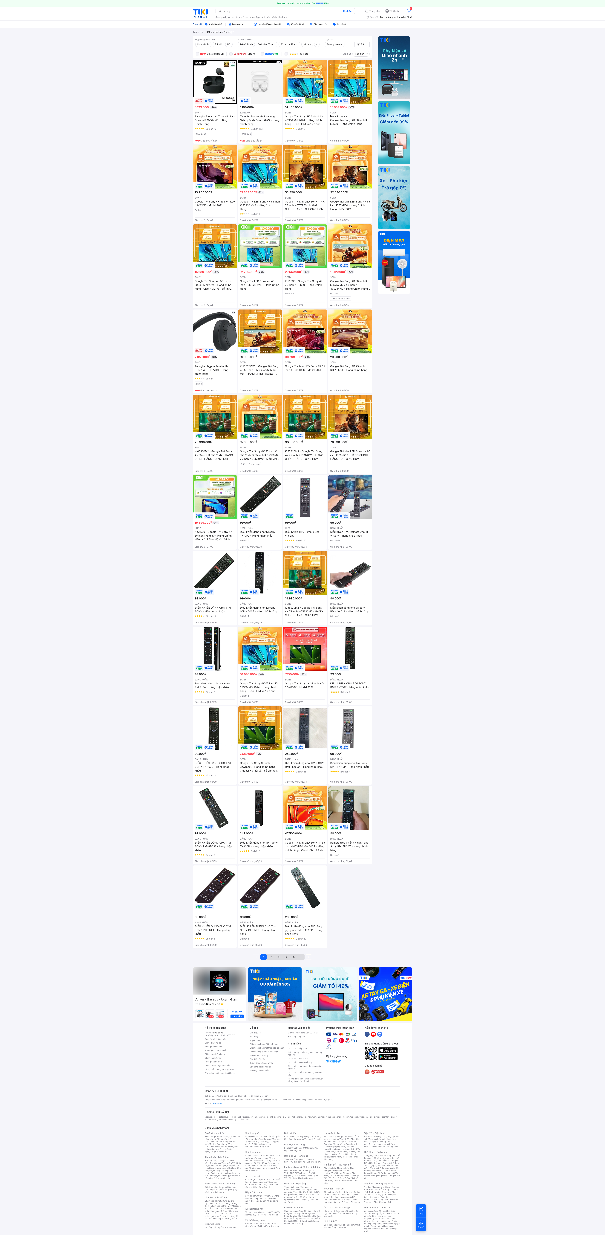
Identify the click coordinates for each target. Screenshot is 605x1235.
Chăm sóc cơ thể (218, 1206)
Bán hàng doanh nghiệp (260, 1067)
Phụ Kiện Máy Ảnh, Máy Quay (377, 1187)
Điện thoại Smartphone (215, 1187)
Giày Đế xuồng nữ (262, 1187)
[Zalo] (379, 1034)
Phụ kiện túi (273, 1215)
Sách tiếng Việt (330, 1225)
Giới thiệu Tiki (256, 1033)
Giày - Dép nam (253, 1192)
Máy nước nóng (381, 1144)
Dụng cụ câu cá (377, 1165)
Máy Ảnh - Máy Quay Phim (378, 1183)
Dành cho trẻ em (218, 1173)
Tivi (370, 1144)
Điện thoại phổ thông (219, 1189)
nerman (337, 1117)
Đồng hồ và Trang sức (296, 1155)
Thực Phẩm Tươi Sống (217, 1157)
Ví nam (248, 1223)
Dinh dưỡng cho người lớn (221, 1146)
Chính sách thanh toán (298, 1058)
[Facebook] (367, 1034)
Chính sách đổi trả (213, 1058)
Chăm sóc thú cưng (293, 1211)
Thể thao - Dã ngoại (337, 1141)
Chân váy (263, 1141)
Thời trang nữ (252, 1133)
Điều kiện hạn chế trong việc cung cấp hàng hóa (305, 1053)
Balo (286, 1136)
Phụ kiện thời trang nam (301, 1149)
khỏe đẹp (255, 17)
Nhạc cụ (305, 1199)
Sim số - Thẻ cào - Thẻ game (347, 1202)
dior (215, 1117)
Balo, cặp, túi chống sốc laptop (302, 1137)
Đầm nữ (254, 1136)
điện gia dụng (223, 17)
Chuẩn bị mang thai (219, 1152)
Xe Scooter (348, 1213)
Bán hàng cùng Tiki (296, 1036)
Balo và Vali (290, 1133)
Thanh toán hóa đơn (333, 1192)
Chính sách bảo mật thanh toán (264, 1044)
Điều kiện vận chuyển (259, 1070)
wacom (346, 1117)
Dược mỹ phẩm (230, 1218)
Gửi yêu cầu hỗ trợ (213, 1043)
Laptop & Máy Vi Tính (345, 1152)
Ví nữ (273, 1212)
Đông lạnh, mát (224, 1165)
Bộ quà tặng (297, 1223)
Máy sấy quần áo (377, 1146)
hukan (227, 1119)
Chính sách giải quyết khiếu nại (264, 1051)
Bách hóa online (337, 1149)
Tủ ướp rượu (392, 1146)
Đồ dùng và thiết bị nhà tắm (302, 1194)
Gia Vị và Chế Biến (297, 1216)
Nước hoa (215, 1216)
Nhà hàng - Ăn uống (339, 1197)
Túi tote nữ (261, 1215)
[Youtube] (373, 1034)
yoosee (363, 1117)
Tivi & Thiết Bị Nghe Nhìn (340, 1155)
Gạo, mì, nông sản (219, 1168)
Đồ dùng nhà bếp (212, 1227)
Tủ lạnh (372, 1139)
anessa (354, 1117)
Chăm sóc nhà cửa (221, 1178)
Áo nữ (247, 1136)
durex (268, 1117)
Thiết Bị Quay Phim (379, 1199)
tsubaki (245, 1119)
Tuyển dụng (255, 1040)
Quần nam (262, 1155)
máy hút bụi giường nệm (380, 1222)
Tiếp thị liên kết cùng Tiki (261, 1063)
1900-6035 (217, 1033)
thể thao (283, 17)
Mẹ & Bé (341, 1146)
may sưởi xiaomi (377, 1218)
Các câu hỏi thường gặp (215, 1039)
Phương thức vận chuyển (216, 1050)
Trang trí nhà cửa (291, 1187)
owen (253, 1117)
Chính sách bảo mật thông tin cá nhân (267, 1048)
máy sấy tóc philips (383, 1213)
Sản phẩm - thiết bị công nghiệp (342, 1153)
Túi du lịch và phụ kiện (300, 1136)
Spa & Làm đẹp (343, 1194)
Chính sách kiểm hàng (215, 1054)
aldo (305, 1117)
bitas (393, 1117)
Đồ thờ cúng (294, 1199)
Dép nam (259, 1198)
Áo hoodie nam (257, 1160)
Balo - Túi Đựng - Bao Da (380, 1194)
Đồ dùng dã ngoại (382, 1158)
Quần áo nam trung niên (261, 1168)
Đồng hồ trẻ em (314, 1162)
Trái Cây (208, 1160)
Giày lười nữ (268, 1184)
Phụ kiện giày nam (258, 1201)
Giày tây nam (264, 1196)
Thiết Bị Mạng (300, 1175)
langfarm (218, 1119)
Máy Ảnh (387, 1202)
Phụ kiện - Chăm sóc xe (335, 1211)
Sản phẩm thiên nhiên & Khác (221, 1209)
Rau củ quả (215, 1163)
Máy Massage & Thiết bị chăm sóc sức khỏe (223, 1207)
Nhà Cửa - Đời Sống (295, 1183)
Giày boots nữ (255, 1184)
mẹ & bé (243, 17)
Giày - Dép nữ (252, 1176)
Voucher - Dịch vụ (333, 1188)
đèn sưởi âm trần (376, 1228)
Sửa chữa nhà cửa (297, 1189)
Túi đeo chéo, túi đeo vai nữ (257, 1212)
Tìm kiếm (347, 11)
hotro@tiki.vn (228, 1069)
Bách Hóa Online (293, 1207)
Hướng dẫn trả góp (213, 1062)
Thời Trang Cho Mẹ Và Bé (216, 1136)
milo (290, 1117)
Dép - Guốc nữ (264, 1179)
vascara (208, 1117)
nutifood (322, 1117)
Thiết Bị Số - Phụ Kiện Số (337, 1164)
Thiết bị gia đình (229, 1227)
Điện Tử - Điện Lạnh (374, 1133)
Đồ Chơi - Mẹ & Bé (215, 1133)
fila (239, 1119)
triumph (312, 1117)
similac (377, 1117)
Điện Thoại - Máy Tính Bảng (220, 1183)
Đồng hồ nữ (300, 1159)
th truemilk (236, 1117)
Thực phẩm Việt (228, 1163)
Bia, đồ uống (214, 1170)
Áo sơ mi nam (262, 1158)
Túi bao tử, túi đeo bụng (268, 1226)
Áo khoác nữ (265, 1139)
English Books (339, 1227)
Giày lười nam (251, 1196)
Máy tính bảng (217, 1192)
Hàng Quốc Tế (332, 1133)
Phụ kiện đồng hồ (297, 1162)
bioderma (276, 1117)
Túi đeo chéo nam (260, 1223)
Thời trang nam (253, 1152)
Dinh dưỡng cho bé (219, 1144)
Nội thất (297, 1192)
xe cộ (234, 17)
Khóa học (348, 1192)
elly (284, 1117)
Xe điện (350, 1211)
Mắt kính (309, 1148)
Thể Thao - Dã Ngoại (375, 1152)
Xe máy (332, 1213)
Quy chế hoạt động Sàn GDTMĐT (303, 1033)
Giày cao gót (250, 1179)
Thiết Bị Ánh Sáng (381, 1189)
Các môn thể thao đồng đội (382, 1168)
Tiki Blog (254, 1036)
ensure (260, 1117)
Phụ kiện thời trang (294, 1144)
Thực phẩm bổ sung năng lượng (382, 1174)
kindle (330, 1117)
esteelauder (224, 1117)
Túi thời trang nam (255, 1220)
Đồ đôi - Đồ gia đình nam (265, 1163)
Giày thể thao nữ (386, 1173)
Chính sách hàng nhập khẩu (217, 1065)
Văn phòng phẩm (347, 1225)
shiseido (209, 1119)
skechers (297, 1117)
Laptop (309, 1178)
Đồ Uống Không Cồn (300, 1221)
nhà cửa (266, 17)
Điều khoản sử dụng (259, 1055)
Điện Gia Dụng (212, 1224)
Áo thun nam (250, 1155)
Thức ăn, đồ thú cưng (219, 1175)
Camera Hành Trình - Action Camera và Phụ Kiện (381, 1192)
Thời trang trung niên (259, 1146)
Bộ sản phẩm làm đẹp (221, 1217)
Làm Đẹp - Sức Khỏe (216, 1197)
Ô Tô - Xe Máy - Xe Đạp (337, 1207)
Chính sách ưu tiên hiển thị (300, 1062)
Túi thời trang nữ (254, 1208)
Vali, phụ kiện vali (312, 1139)
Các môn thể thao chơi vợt (381, 1169)
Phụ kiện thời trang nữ (294, 1148)
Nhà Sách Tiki (331, 1221)
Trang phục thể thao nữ (374, 1155)
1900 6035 (217, 1103)
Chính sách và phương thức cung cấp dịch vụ (305, 1067)
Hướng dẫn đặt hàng (214, 1046)
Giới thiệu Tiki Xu (257, 1059)
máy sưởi (368, 1211)
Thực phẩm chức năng (220, 1203)
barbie (246, 1117)
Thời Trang (348, 1136)
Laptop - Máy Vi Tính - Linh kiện (302, 1167)
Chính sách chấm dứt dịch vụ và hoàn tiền (305, 1073)
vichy (233, 1119)
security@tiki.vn (227, 1073)
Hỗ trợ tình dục (227, 1216)
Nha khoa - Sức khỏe (340, 1199)
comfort (385, 1117)
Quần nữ (263, 1136)
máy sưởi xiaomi (384, 1221)
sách (274, 17)
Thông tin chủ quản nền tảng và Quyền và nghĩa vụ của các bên (305, 1080)
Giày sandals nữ (260, 1182)
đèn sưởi (377, 1211)
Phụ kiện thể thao (381, 1160)
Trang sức (288, 1159)
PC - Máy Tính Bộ (297, 1178)
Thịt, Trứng (219, 1160)
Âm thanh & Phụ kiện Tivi (375, 1136)
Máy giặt (373, 1141)
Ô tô (339, 1213)
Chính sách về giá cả (297, 1048)
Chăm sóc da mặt (213, 1201)
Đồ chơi (233, 1136)
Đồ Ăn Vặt (294, 1218)
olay (370, 1117)
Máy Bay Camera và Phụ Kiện (381, 1200)
